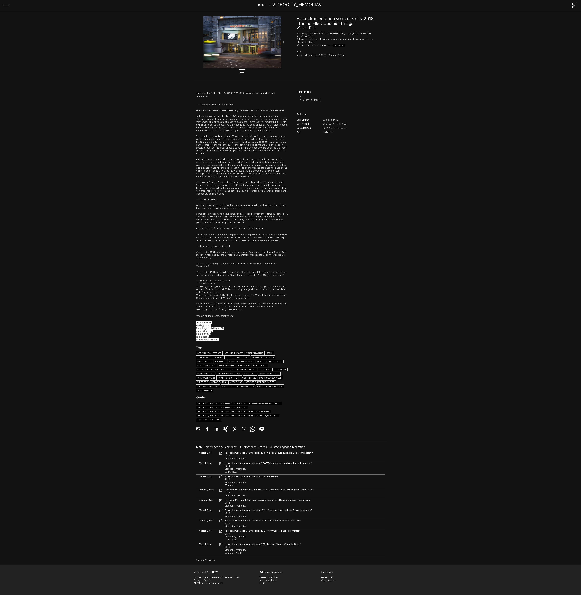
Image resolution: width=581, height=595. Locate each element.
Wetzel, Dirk (306, 28)
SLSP (262, 583)
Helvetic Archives (269, 577)
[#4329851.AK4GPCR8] (242, 42)
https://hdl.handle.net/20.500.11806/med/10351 (321, 55)
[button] (6, 5)
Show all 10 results (205, 560)
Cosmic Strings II (311, 99)
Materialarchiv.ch (268, 580)
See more (339, 45)
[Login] (573, 8)
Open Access (328, 580)
